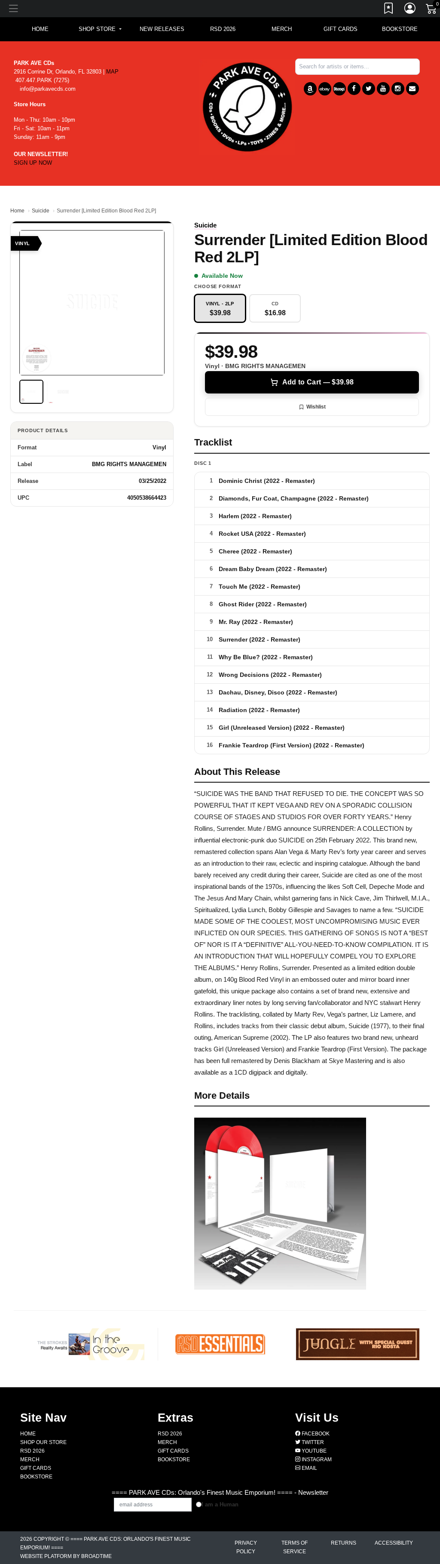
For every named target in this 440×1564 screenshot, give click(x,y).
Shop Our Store (43, 1442)
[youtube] (383, 88)
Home (17, 211)
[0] (432, 10)
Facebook (315, 1434)
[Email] (412, 88)
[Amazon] (310, 88)
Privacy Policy (246, 1547)
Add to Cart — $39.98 (318, 382)
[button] (100, 29)
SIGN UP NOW (33, 163)
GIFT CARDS (341, 29)
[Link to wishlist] (389, 9)
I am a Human (220, 1504)
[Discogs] (339, 88)
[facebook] (354, 88)
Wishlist (316, 407)
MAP (112, 71)
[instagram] (398, 88)
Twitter (312, 1442)
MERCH (282, 29)
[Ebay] (325, 88)
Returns (343, 1543)
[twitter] (368, 88)
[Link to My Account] (410, 9)
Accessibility (394, 1543)
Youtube (313, 1451)
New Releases (162, 29)
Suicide (40, 211)
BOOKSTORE (400, 29)
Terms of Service (294, 1547)
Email (308, 1468)
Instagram (316, 1459)
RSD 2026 (222, 29)
